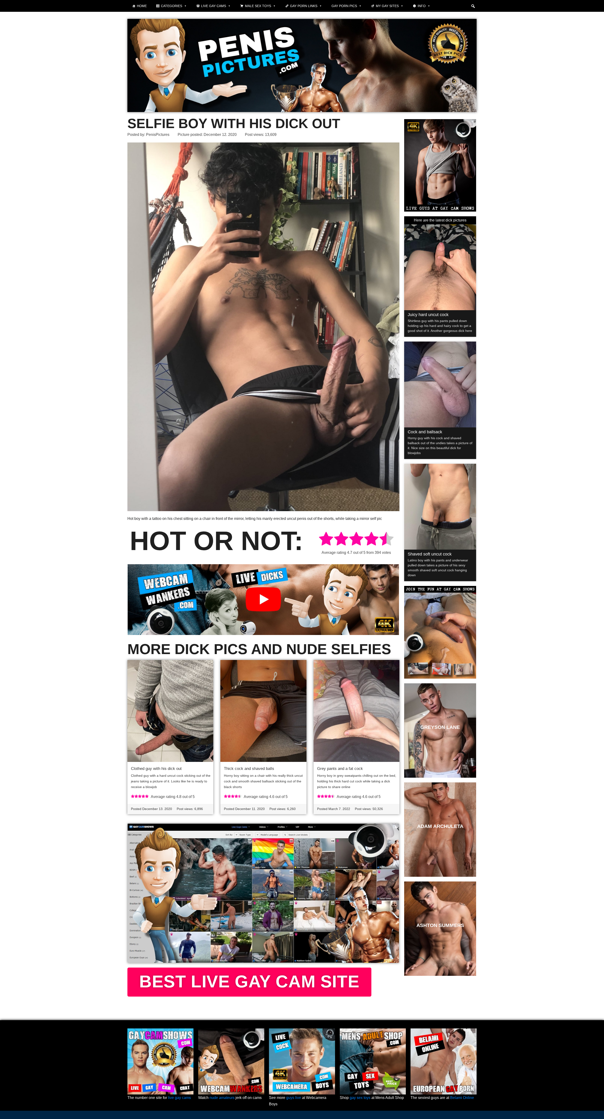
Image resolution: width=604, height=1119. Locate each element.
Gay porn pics (344, 6)
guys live (293, 1098)
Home (142, 6)
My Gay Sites (387, 6)
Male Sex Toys (258, 6)
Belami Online (462, 1098)
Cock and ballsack (425, 432)
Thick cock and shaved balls (249, 768)
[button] (473, 6)
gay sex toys (360, 1098)
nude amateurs (222, 1098)
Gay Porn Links (303, 6)
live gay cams (179, 1098)
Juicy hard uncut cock (428, 314)
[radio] (326, 539)
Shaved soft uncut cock (430, 554)
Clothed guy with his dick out (156, 768)
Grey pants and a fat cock (340, 768)
